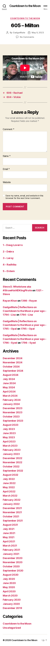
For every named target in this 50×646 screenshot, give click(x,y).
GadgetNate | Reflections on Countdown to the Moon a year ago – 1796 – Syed (24, 339)
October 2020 (11, 566)
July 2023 (9, 429)
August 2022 (10, 474)
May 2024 (9, 387)
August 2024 (10, 374)
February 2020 (12, 599)
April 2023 (9, 441)
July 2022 (9, 479)
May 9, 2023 (38, 32)
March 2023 (10, 445)
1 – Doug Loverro (13, 245)
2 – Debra (8, 251)
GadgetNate (19, 32)
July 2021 (8, 528)
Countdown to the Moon (25, 5)
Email (6, 169)
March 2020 (10, 595)
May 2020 (9, 587)
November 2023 (12, 412)
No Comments (27, 37)
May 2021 (8, 537)
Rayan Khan (10, 300)
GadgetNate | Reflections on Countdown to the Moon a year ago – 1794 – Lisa (24, 311)
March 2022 (10, 495)
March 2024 (10, 395)
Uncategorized (12, 627)
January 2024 (11, 404)
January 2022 (11, 504)
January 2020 (11, 603)
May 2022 (9, 487)
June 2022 (9, 483)
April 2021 (9, 541)
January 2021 (11, 553)
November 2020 (12, 562)
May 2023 (9, 437)
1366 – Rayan (29, 300)
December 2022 (12, 458)
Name (6, 156)
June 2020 (9, 583)
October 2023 (11, 416)
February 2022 (11, 499)
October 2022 (11, 466)
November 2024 (12, 362)
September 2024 (13, 370)
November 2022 (12, 462)
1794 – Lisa (26, 314)
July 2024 (9, 379)
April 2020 (9, 591)
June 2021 (9, 533)
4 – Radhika (9, 264)
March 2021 (10, 545)
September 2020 (13, 570)
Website (7, 182)
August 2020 (10, 574)
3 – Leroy (8, 258)
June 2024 (9, 383)
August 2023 (10, 424)
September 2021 (13, 520)
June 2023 (9, 433)
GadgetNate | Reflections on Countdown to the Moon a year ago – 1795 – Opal (24, 325)
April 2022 (9, 491)
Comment (8, 129)
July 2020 (9, 578)
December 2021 (12, 508)
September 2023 (13, 420)
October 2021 (11, 516)
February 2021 (11, 549)
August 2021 (10, 524)
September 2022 (13, 470)
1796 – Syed (28, 342)
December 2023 (12, 408)
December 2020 (12, 558)
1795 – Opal (28, 328)
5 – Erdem (9, 271)
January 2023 (11, 454)
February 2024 (12, 399)
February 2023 (12, 449)
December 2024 (12, 358)
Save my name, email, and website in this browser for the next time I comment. (24, 197)
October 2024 (11, 366)
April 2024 (9, 391)
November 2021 (12, 512)
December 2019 (12, 608)
